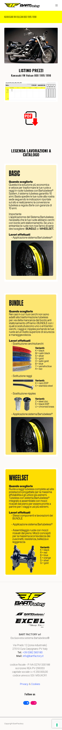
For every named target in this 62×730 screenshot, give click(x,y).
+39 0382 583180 (32, 652)
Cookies (35, 684)
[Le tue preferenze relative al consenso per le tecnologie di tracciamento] (57, 725)
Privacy (24, 684)
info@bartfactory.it (33, 655)
